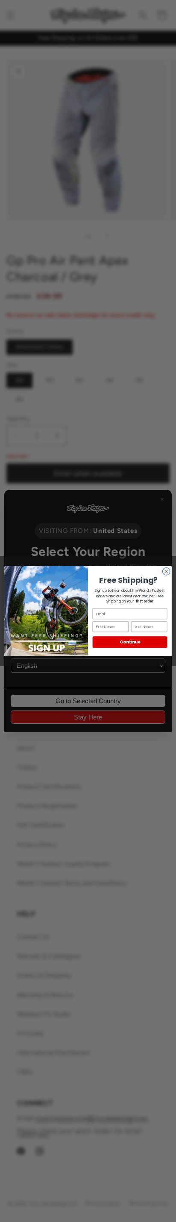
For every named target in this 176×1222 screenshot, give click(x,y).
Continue (130, 642)
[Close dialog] (166, 572)
